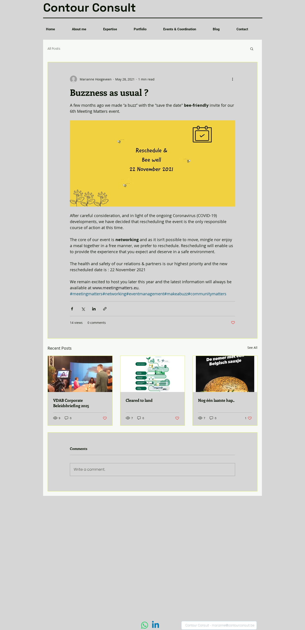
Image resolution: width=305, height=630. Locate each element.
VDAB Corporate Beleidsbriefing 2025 (71, 403)
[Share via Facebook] (72, 309)
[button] (252, 48)
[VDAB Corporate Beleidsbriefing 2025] (80, 374)
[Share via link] (105, 309)
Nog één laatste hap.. (216, 400)
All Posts (54, 49)
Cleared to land (139, 400)
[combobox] (219, 625)
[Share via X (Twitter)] (83, 309)
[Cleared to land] (152, 374)
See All (252, 347)
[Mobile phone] (144, 625)
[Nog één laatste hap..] (225, 374)
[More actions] (232, 79)
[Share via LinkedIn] (94, 309)
